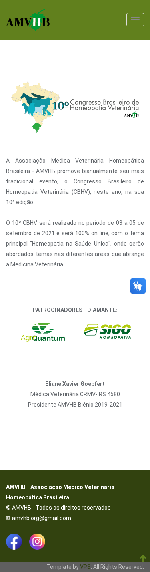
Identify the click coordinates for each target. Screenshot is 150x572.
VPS (85, 567)
